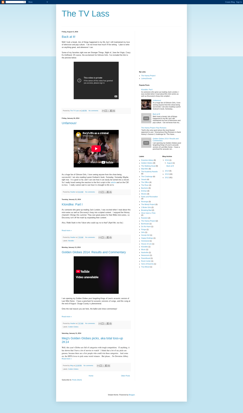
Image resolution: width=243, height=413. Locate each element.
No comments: (94, 110)
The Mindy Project (148, 204)
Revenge (144, 202)
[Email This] (103, 110)
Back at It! (68, 36)
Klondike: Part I (72, 204)
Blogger (132, 395)
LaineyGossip (146, 78)
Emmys (144, 191)
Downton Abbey (147, 160)
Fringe (143, 230)
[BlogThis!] (105, 110)
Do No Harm (146, 227)
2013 (167, 174)
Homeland (145, 241)
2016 (167, 160)
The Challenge (147, 177)
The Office (145, 182)
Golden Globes (73, 327)
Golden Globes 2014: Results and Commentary (94, 252)
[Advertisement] (160, 48)
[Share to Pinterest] (113, 110)
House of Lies (146, 244)
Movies (144, 194)
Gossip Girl (145, 235)
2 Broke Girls (146, 207)
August (170, 163)
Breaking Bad (146, 210)
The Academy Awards (149, 172)
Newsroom (145, 255)
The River (145, 185)
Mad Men (144, 169)
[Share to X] (108, 110)
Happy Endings (147, 238)
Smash (144, 180)
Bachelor (144, 188)
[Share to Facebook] (111, 110)
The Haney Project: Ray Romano (153, 128)
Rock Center (146, 261)
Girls (143, 232)
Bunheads (145, 224)
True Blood (145, 267)
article (113, 182)
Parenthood (145, 258)
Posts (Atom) (77, 380)
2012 (167, 178)
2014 (167, 171)
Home (91, 376)
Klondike (71, 241)
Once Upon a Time (148, 213)
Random (144, 218)
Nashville (144, 252)
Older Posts (125, 376)
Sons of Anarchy (147, 264)
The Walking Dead (148, 166)
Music (143, 250)
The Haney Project (148, 76)
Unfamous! (69, 123)
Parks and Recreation (149, 197)
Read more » (67, 231)
